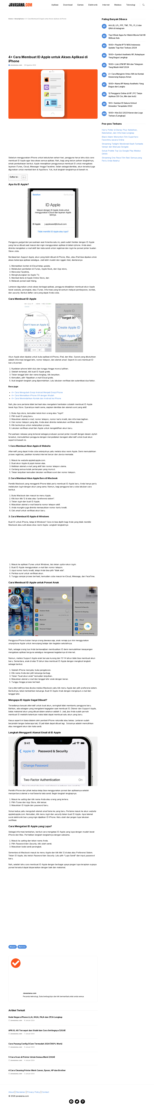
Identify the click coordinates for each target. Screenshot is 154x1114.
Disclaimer (20, 1092)
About (11, 1092)
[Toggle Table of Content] (22, 177)
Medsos (117, 5)
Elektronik (92, 5)
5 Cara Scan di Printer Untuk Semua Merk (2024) (31, 1057)
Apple (13, 947)
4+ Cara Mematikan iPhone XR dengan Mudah (32, 395)
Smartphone (19, 19)
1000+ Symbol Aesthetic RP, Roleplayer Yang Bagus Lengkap (126, 56)
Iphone (22, 947)
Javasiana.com (16, 65)
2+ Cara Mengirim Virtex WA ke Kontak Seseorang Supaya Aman (126, 75)
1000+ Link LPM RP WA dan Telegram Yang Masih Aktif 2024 (125, 65)
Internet (105, 5)
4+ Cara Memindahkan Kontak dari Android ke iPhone (36, 398)
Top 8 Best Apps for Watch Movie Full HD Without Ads (127, 36)
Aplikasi (54, 5)
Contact (45, 1092)
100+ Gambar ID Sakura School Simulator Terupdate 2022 (122, 104)
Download (67, 5)
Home (10, 19)
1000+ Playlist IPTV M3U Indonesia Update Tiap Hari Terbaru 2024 (124, 46)
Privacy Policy (33, 1092)
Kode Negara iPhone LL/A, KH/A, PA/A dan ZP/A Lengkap (35, 1017)
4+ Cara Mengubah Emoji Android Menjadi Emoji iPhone (37, 392)
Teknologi (130, 5)
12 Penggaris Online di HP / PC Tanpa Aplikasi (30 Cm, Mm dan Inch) (125, 95)
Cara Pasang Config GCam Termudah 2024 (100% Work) (35, 1044)
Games (80, 5)
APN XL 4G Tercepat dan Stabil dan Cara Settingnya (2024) (37, 1030)
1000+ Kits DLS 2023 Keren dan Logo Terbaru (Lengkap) (125, 114)
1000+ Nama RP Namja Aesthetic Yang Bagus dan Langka (126, 85)
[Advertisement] (53, 38)
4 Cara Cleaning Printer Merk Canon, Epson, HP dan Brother (37, 1070)
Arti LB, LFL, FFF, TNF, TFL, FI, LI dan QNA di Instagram (125, 27)
